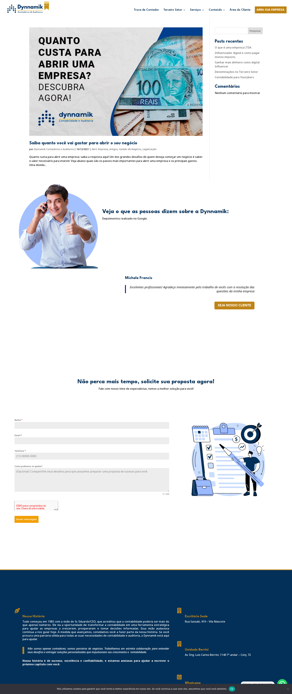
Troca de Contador (146, 10)
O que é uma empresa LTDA (233, 47)
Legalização (149, 149)
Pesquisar (255, 30)
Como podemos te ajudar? (29, 466)
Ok (232, 688)
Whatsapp (193, 683)
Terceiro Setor (172, 10)
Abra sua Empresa (270, 10)
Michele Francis (138, 278)
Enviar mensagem (26, 519)
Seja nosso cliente (234, 305)
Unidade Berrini (197, 649)
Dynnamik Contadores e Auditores (54, 149)
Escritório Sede (196, 616)
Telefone (20, 450)
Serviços (195, 10)
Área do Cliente (240, 10)
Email (18, 435)
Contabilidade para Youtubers (234, 77)
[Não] (287, 689)
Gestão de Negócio (130, 149)
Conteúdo (215, 10)
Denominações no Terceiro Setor (236, 72)
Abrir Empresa (100, 149)
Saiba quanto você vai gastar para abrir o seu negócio (83, 143)
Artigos (113, 149)
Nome (19, 420)
